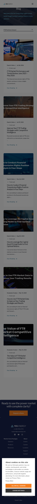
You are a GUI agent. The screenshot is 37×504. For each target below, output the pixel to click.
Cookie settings (18, 490)
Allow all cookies (18, 485)
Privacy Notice (9, 481)
